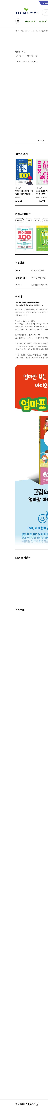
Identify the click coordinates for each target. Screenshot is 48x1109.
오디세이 (42, 21)
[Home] (16, 31)
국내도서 (23, 31)
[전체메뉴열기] (18, 21)
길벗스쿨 (18, 56)
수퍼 (28, 220)
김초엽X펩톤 (30, 21)
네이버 (37, 220)
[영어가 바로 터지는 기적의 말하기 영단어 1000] (24, 181)
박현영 (17, 52)
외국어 (33, 31)
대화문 (19, 220)
